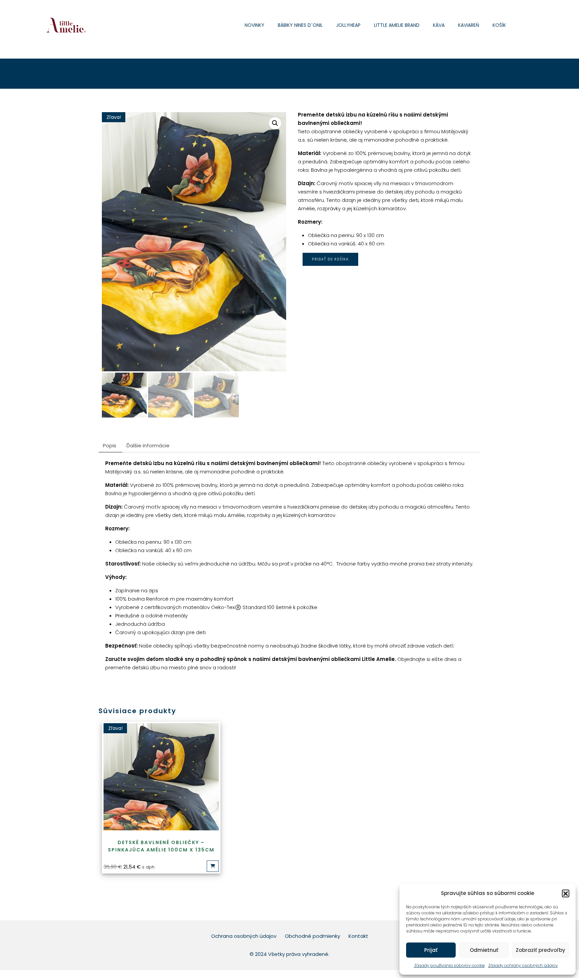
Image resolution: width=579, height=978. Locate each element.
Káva (439, 25)
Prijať (431, 950)
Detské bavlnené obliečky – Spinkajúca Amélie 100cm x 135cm (161, 846)
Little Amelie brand (397, 25)
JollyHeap (348, 25)
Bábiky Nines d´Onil (300, 25)
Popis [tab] (109, 445)
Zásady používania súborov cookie (449, 965)
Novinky (254, 25)
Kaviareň (468, 25)
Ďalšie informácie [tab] (148, 445)
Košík (499, 25)
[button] (565, 893)
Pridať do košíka (330, 259)
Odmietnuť (484, 950)
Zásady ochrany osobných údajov (523, 965)
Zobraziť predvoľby (540, 950)
